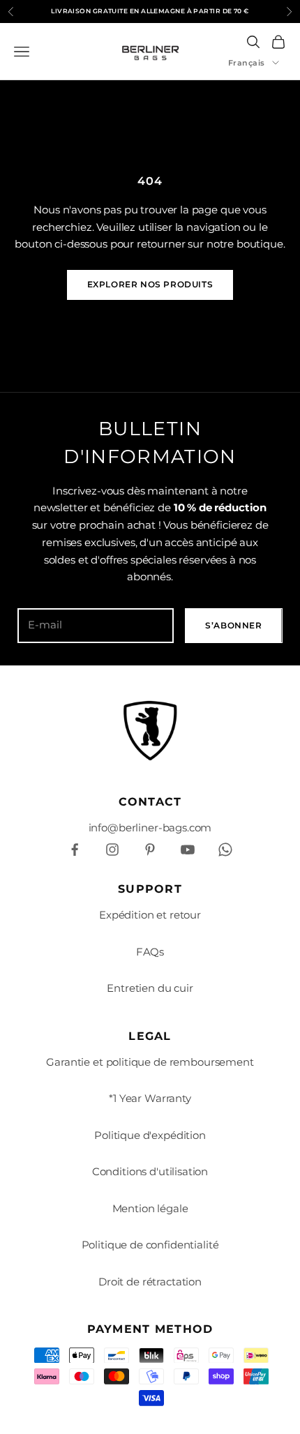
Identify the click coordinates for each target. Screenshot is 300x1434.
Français (246, 63)
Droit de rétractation (150, 1281)
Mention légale (150, 1208)
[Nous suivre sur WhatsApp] (225, 849)
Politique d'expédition (150, 1135)
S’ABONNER (233, 625)
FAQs (150, 951)
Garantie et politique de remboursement (149, 1062)
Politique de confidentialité (150, 1244)
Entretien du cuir (150, 988)
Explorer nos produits (150, 284)
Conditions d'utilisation (150, 1171)
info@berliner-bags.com (150, 827)
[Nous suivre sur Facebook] (74, 849)
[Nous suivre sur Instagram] (112, 849)
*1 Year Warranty (150, 1098)
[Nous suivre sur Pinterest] (150, 849)
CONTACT (150, 801)
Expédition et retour (150, 914)
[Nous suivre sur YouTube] (187, 849)
